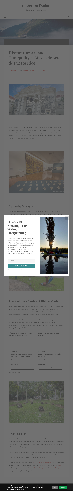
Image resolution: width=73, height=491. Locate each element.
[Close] (67, 218)
